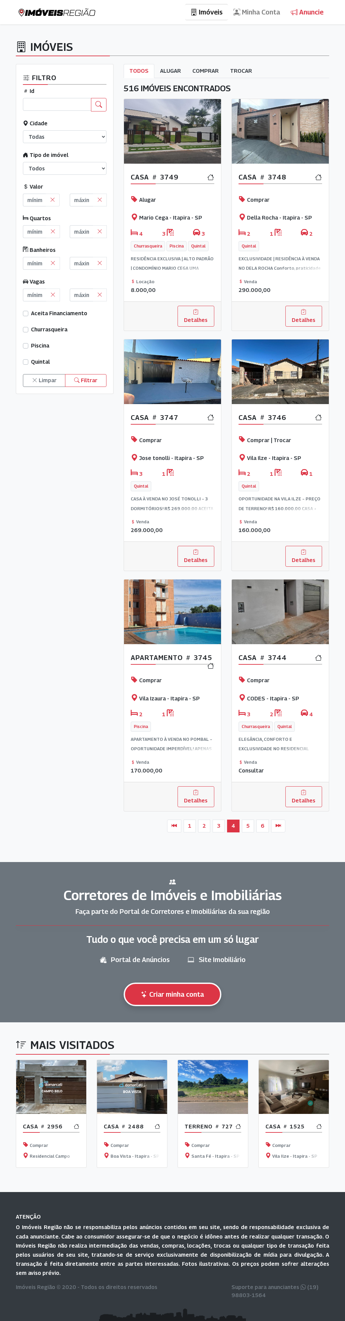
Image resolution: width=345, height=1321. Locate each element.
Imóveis (210, 12)
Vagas (36, 281)
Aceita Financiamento (59, 313)
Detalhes (196, 320)
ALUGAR (170, 71)
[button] (39, 1118)
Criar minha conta (176, 994)
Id (31, 91)
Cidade (38, 123)
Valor (35, 187)
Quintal (40, 362)
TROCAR (241, 71)
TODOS (139, 71)
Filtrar (88, 380)
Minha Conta (260, 12)
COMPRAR (205, 71)
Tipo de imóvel (48, 155)
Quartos (39, 218)
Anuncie (310, 12)
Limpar (47, 380)
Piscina (40, 345)
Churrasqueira (49, 329)
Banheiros (42, 250)
